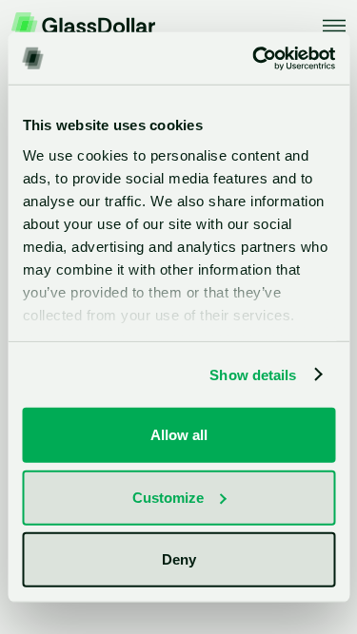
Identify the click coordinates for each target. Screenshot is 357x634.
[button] (334, 26)
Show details (252, 374)
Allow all (179, 435)
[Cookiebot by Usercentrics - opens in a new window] (254, 58)
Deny (179, 559)
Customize (168, 497)
